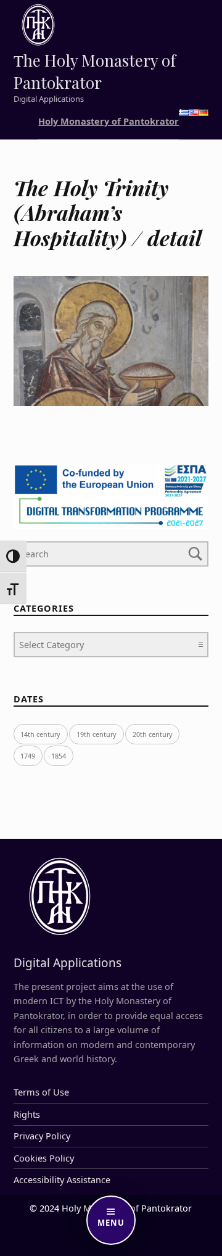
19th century (96, 734)
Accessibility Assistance (62, 1180)
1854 (58, 755)
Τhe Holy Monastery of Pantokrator (95, 71)
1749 (27, 755)
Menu (110, 1222)
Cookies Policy (44, 1158)
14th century (40, 734)
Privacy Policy (42, 1136)
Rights (27, 1114)
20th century (153, 734)
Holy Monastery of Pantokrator (108, 121)
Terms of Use (41, 1092)
